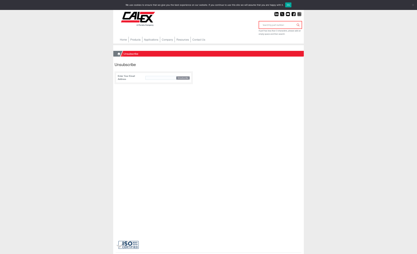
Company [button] (167, 39)
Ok (288, 5)
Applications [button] (151, 39)
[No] (413, 5)
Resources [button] (182, 39)
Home (123, 39)
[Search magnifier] (298, 25)
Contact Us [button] (198, 39)
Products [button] (135, 39)
